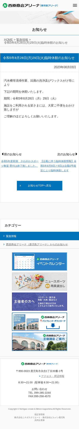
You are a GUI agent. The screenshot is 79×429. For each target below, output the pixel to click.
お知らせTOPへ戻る (39, 185)
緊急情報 (22, 39)
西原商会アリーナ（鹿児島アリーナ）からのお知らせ (37, 244)
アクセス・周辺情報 (52, 376)
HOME (8, 39)
